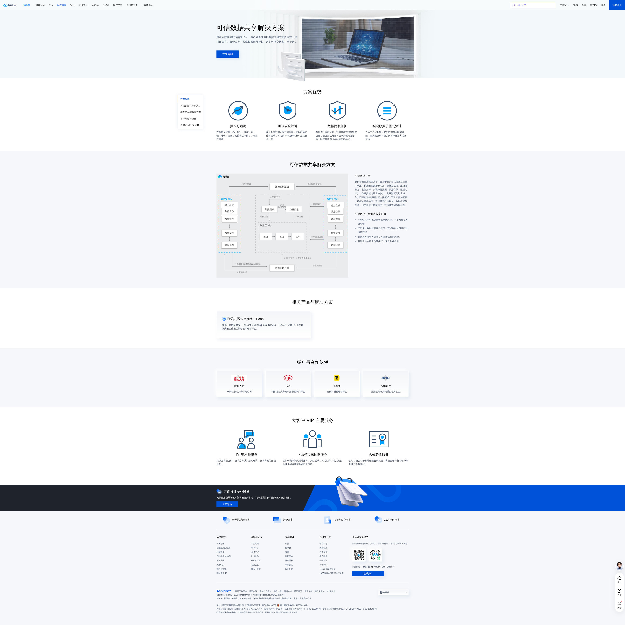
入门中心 (255, 556)
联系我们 (289, 564)
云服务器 (220, 543)
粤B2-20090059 (269, 605)
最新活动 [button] (40, 5)
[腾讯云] (9, 5)
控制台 (288, 547)
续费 (287, 552)
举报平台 (289, 556)
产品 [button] (51, 5)
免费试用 (323, 547)
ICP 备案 (289, 568)
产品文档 (255, 543)
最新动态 (323, 543)
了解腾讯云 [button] (147, 5)
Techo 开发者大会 (327, 568)
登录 (603, 5)
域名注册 (220, 560)
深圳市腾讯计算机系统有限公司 (230, 605)
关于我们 (323, 564)
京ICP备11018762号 (273, 608)
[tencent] (223, 591)
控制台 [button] (593, 5)
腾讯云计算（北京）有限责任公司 (231, 608)
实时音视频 (221, 568)
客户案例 (323, 556)
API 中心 (254, 547)
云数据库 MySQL (223, 556)
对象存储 (220, 552)
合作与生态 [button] (132, 5)
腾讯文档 (308, 591)
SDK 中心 (255, 552)
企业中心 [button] (83, 5)
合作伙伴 (323, 552)
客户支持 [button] (117, 5)
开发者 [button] (106, 5)
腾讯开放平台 (241, 591)
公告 (287, 543)
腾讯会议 (253, 591)
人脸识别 (220, 564)
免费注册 (617, 5)
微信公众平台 (265, 591)
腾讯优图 (278, 591)
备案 (584, 5)
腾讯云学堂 (256, 568)
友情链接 (331, 591)
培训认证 (255, 564)
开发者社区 (256, 560)
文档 (575, 5)
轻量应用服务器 (223, 547)
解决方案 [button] (61, 5)
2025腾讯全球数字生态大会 (331, 573)
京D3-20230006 (313, 608)
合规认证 (323, 560)
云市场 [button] (95, 5)
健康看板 (289, 560)
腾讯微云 (298, 591)
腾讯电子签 (320, 591)
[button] (26, 5)
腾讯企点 (288, 591)
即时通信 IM (221, 573)
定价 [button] (72, 5)
